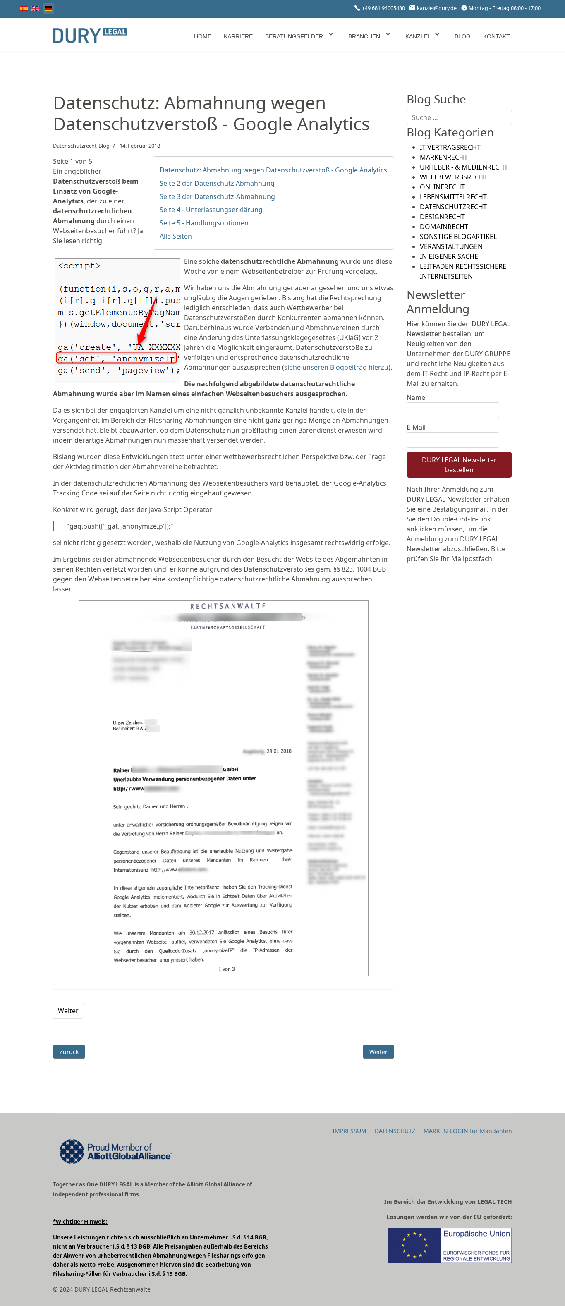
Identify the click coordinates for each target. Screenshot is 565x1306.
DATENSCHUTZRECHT (453, 206)
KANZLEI (417, 36)
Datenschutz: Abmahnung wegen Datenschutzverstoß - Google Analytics (273, 170)
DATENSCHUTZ (395, 1131)
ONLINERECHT (442, 186)
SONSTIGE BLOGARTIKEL (458, 236)
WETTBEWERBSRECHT (454, 177)
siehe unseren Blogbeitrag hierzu (336, 367)
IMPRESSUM (349, 1131)
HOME (202, 36)
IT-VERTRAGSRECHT (450, 147)
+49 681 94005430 (383, 8)
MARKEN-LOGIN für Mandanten (468, 1131)
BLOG (463, 36)
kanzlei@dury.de (437, 8)
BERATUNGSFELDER (294, 36)
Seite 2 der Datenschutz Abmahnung (217, 183)
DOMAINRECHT (444, 226)
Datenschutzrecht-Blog (81, 145)
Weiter (68, 1010)
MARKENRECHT (444, 157)
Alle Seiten (176, 236)
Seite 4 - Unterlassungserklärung (211, 209)
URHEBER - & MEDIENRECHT (464, 167)
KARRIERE (238, 36)
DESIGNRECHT (442, 216)
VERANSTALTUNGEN (451, 246)
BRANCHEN (364, 36)
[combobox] (459, 117)
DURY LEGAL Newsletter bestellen (459, 464)
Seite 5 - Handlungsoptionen (204, 222)
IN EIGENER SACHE (449, 256)
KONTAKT (496, 36)
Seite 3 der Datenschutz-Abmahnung (217, 196)
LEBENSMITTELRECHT (453, 196)
